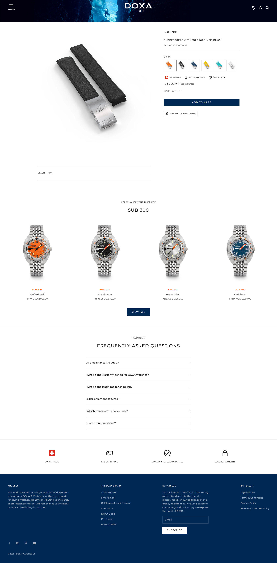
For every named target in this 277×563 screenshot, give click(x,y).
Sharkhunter (104, 294)
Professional (37, 294)
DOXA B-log (108, 513)
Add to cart (201, 102)
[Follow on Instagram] (17, 543)
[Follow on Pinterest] (26, 543)
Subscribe (175, 530)
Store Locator (109, 492)
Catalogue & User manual (115, 503)
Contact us (107, 508)
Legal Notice (247, 492)
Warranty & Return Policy (254, 508)
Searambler (172, 294)
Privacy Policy (248, 503)
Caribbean (240, 294)
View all (138, 312)
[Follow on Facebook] (9, 543)
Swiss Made (108, 497)
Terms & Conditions (251, 497)
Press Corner (108, 524)
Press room (107, 519)
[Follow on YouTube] (34, 543)
